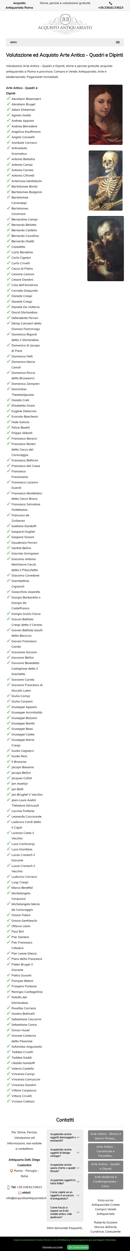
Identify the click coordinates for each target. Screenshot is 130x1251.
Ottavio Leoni (21, 926)
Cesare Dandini (22, 279)
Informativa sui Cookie (52, 1247)
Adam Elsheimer (23, 110)
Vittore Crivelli (22, 1096)
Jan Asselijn (20, 783)
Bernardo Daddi (23, 241)
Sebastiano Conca (24, 1024)
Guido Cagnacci (23, 751)
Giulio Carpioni (22, 701)
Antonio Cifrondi (23, 175)
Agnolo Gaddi (21, 115)
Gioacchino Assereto (26, 592)
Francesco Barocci (24, 438)
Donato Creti (20, 400)
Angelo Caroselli (23, 137)
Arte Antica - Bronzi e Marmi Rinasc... (105, 1136)
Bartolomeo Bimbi (25, 186)
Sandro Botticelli (23, 1014)
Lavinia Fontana (23, 811)
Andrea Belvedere (24, 126)
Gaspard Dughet (23, 532)
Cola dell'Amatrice (25, 285)
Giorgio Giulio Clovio (26, 614)
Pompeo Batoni (22, 981)
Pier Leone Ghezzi (24, 953)
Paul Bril (18, 931)
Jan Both (17, 789)
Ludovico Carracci (24, 877)
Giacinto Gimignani (25, 553)
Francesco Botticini (25, 460)
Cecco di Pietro (22, 268)
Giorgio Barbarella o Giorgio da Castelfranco (26, 602)
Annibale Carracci (24, 143)
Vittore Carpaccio (24, 1090)
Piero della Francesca (27, 959)
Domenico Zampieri (26, 384)
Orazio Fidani (21, 915)
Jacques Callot (22, 778)
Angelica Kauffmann (26, 132)
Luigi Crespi (20, 882)
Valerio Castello (23, 1068)
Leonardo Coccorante (27, 816)
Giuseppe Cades (23, 734)
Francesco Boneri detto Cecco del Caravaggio (24, 449)
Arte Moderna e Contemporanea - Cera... (105, 1181)
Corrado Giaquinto (25, 290)
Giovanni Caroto (23, 679)
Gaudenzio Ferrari (24, 543)
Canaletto (18, 247)
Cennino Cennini (23, 274)
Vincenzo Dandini (24, 1085)
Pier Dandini (20, 937)
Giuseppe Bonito (23, 723)
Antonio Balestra (23, 159)
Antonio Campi (22, 165)
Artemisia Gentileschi (27, 181)
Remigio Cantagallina (27, 992)
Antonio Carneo (22, 170)
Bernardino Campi (25, 219)
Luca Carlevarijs (23, 844)
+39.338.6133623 (110, 7)
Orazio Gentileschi (24, 921)
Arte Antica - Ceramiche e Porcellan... (105, 1151)
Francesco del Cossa (26, 466)
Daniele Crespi (22, 296)
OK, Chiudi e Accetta (78, 1247)
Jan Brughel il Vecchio (27, 794)
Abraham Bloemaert (26, 99)
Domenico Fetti (22, 356)
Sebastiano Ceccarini (26, 1019)
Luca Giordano (22, 849)
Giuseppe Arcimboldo (27, 712)
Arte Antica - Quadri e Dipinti (105, 1166)
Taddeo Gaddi (22, 1057)
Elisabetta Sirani (23, 405)
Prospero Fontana (24, 986)
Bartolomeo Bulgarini (27, 192)
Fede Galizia (20, 422)
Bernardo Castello (24, 230)
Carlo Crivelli (21, 263)
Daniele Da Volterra (26, 307)
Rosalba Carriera (24, 1008)
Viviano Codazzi (23, 1101)
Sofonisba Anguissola (27, 1046)
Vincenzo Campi (23, 1074)
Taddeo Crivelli (22, 1052)
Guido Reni (19, 756)
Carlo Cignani (21, 257)
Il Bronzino (19, 762)
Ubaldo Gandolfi (23, 1063)
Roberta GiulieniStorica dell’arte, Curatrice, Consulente (106, 1226)
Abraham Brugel (23, 104)
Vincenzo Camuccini (26, 1079)
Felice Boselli (21, 427)
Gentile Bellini (21, 548)
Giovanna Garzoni (24, 652)
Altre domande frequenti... (65, 1228)
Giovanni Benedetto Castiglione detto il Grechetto (25, 668)
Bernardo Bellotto (24, 225)
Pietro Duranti (21, 975)
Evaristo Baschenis (25, 416)
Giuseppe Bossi (22, 729)
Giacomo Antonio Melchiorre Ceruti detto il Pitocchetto (25, 564)
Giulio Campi (21, 696)
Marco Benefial (22, 888)
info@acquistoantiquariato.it (26, 1198)
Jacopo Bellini (21, 773)
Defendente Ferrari (25, 318)
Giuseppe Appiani (24, 707)
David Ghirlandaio (24, 312)
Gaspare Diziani (23, 537)
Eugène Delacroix (24, 411)
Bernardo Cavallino (25, 236)
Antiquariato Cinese (106, 1205)
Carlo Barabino (22, 252)
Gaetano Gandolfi (24, 526)
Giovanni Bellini (23, 657)
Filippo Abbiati (22, 433)
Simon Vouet (21, 1030)
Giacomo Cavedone (25, 575)
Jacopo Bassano (23, 767)
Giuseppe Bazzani (24, 718)
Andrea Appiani (23, 121)
